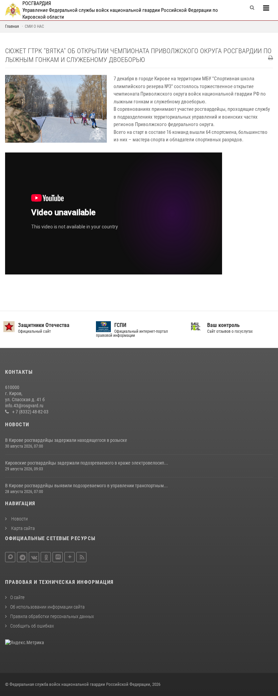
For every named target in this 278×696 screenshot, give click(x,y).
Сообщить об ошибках (32, 626)
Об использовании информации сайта (47, 607)
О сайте (17, 597)
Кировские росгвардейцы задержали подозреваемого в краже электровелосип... (86, 463)
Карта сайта (22, 528)
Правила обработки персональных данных (52, 616)
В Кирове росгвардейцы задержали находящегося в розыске (66, 440)
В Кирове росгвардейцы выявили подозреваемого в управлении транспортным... (86, 485)
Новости (19, 518)
